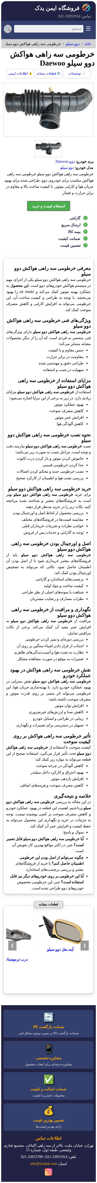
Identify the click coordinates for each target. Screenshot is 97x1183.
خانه (88, 44)
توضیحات (77, 73)
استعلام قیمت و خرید (48, 206)
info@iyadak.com (43, 1164)
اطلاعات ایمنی (20, 73)
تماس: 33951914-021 (74, 16)
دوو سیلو (73, 44)
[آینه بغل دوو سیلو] (60, 945)
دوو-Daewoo (65, 161)
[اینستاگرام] (48, 1172)
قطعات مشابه (48, 73)
